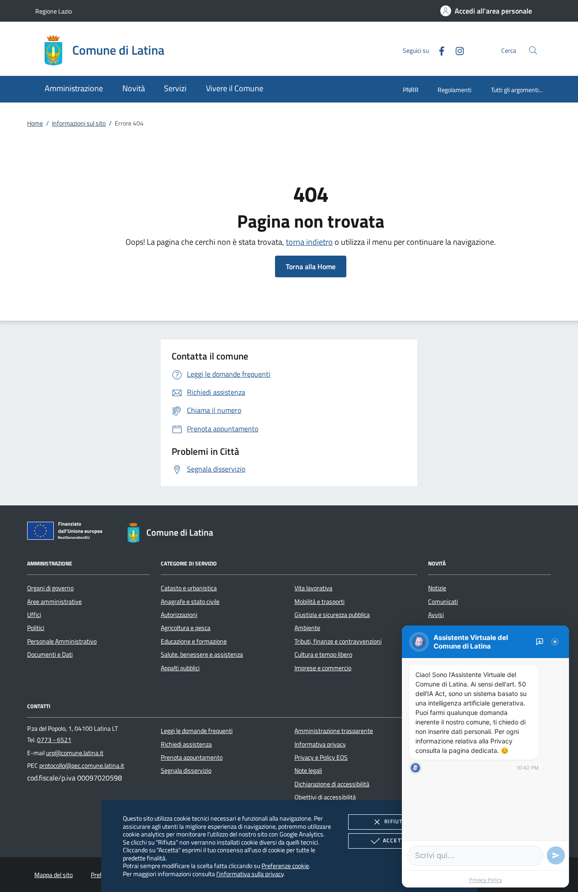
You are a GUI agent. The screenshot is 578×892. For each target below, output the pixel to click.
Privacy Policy (485, 880)
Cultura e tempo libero (323, 654)
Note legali (308, 770)
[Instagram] (456, 50)
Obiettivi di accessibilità (325, 797)
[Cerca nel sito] (533, 50)
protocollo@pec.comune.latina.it (81, 766)
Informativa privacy (320, 744)
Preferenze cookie (285, 865)
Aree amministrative (54, 602)
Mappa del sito (53, 875)
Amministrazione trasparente (333, 731)
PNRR (411, 89)
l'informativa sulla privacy (250, 873)
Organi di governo (50, 588)
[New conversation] (539, 642)
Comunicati (443, 602)
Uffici (34, 615)
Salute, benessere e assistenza (202, 654)
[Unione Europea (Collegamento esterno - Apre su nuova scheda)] (67, 532)
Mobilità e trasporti (319, 602)
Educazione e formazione (194, 641)
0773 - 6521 (54, 740)
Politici (35, 628)
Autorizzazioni (179, 615)
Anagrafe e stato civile (190, 602)
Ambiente (307, 628)
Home (35, 123)
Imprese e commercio (322, 668)
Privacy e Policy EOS (321, 757)
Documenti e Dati (50, 654)
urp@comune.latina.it (74, 753)
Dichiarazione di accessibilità (331, 784)
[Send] (556, 855)
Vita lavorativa (313, 588)
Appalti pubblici (180, 668)
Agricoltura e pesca (185, 628)
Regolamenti (454, 89)
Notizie (437, 588)
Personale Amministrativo (62, 641)
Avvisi (436, 615)
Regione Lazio (53, 11)
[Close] (555, 642)
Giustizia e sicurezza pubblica (332, 615)
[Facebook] (438, 50)
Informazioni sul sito (79, 123)
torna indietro (309, 242)
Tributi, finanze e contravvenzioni (338, 641)
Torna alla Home (311, 266)
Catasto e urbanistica (189, 588)
